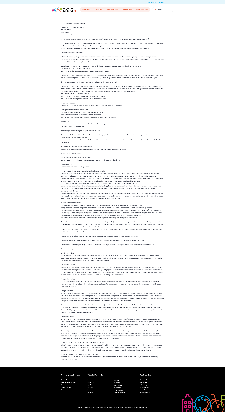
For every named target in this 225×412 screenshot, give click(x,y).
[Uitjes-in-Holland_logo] (64, 8)
